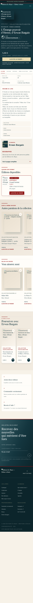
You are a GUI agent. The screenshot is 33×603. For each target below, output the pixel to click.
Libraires (4, 509)
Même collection (23, 71)
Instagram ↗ (21, 506)
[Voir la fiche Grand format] (5, 186)
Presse (3, 512)
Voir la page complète (16, 162)
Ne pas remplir (9, 448)
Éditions (15, 71)
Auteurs (3, 493)
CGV (14, 526)
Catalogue (4, 24)
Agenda (19, 495)
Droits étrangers (5, 514)
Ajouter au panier (17, 193)
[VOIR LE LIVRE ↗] (12, 223)
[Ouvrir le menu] (30, 6)
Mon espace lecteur (6, 498)
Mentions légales (24, 523)
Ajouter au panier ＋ (17, 59)
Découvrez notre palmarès (16, 1)
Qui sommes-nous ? (22, 487)
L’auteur (9, 71)
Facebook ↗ (21, 509)
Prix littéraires (5, 495)
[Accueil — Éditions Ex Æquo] (12, 6)
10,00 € (8, 248)
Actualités (20, 493)
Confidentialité (7, 526)
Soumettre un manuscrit (7, 506)
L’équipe (20, 490)
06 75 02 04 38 (21, 512)
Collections (4, 490)
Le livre (3, 71)
